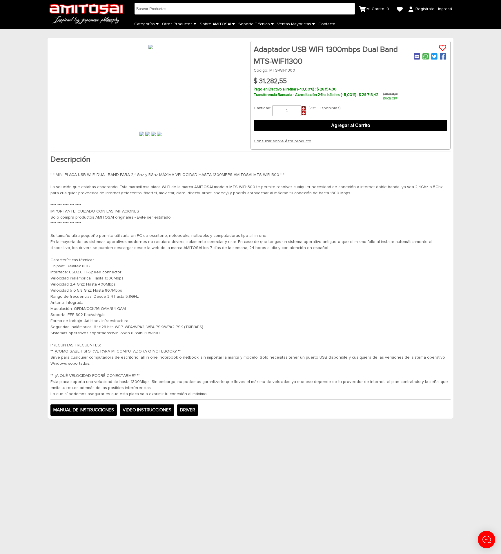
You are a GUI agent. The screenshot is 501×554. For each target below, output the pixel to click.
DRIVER (187, 410)
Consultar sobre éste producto (282, 141)
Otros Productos (178, 24)
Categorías (145, 24)
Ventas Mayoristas (294, 24)
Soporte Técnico (254, 24)
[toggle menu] (157, 24)
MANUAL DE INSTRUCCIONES (83, 410)
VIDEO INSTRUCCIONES (147, 410)
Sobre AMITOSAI (216, 24)
